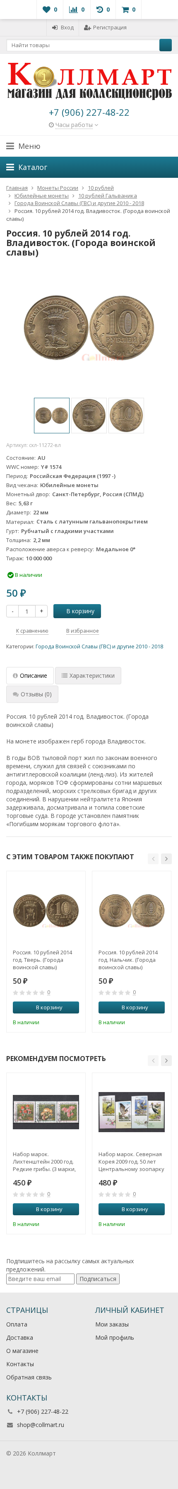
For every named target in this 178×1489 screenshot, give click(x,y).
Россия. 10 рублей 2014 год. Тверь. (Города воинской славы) (42, 960)
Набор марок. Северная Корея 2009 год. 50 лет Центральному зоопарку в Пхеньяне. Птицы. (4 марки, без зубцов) (131, 1161)
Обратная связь (29, 1377)
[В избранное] (74, 1021)
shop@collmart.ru (40, 1425)
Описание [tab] (33, 675)
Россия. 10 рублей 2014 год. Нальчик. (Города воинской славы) (128, 960)
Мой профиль (114, 1337)
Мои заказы (112, 1324)
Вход (67, 27)
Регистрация (110, 27)
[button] (153, 858)
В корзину (80, 611)
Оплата (16, 1324)
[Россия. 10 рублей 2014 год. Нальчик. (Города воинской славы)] (132, 910)
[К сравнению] (62, 1021)
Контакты (20, 1364)
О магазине (22, 1351)
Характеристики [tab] (92, 675)
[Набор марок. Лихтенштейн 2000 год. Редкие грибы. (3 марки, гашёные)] (46, 1112)
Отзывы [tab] (36, 694)
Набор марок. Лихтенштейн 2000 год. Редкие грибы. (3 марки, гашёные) (44, 1161)
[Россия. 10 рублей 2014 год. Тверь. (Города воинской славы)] (46, 910)
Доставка (19, 1337)
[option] (51, 415)
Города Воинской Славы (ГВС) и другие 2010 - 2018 (99, 646)
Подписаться (97, 1279)
